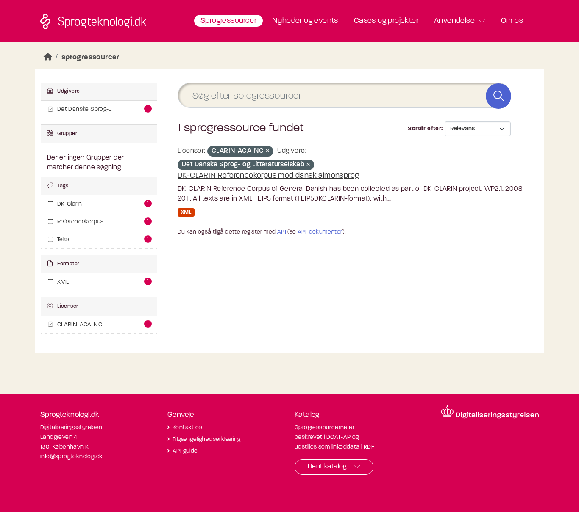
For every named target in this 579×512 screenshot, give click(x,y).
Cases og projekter (386, 21)
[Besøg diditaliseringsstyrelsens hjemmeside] (490, 412)
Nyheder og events (305, 21)
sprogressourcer (90, 57)
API (281, 232)
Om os (512, 21)
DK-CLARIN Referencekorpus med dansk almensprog (268, 176)
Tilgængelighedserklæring (207, 439)
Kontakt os (187, 427)
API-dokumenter (320, 232)
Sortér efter (424, 129)
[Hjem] (48, 57)
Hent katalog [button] (327, 466)
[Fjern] (267, 151)
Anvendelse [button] (454, 21)
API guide (185, 451)
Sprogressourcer (228, 21)
